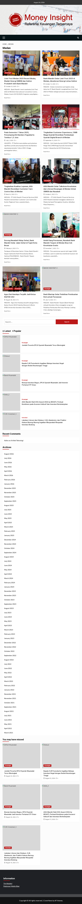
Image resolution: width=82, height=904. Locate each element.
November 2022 (10, 647)
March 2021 (8, 733)
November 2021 (10, 698)
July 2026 (7, 458)
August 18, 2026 (11, 862)
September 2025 (10, 501)
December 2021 (10, 694)
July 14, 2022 (49, 300)
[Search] (78, 38)
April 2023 (8, 625)
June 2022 (8, 668)
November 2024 (10, 544)
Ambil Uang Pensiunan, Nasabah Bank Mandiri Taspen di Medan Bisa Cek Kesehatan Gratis (59, 243)
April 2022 (8, 677)
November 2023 (10, 595)
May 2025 (8, 518)
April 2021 (8, 728)
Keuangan (8, 73)
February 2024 (9, 583)
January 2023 (9, 638)
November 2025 (10, 492)
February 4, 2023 (11, 248)
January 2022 (9, 690)
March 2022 (8, 681)
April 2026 (8, 471)
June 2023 (8, 617)
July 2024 (7, 561)
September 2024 (10, 552)
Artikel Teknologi (17, 440)
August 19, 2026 (50, 819)
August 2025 (9, 505)
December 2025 (10, 488)
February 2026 (9, 480)
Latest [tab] (7, 331)
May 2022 (8, 673)
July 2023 (7, 613)
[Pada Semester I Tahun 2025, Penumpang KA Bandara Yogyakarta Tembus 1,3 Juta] (21, 117)
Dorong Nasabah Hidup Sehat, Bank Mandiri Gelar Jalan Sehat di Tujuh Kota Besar (20, 243)
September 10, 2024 (51, 140)
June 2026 (8, 462)
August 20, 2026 (11, 817)
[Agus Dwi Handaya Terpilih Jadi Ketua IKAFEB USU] (21, 279)
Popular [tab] (17, 331)
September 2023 (10, 604)
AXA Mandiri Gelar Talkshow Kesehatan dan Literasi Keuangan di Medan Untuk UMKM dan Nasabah (59, 189)
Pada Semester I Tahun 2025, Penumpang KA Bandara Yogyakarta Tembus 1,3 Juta (19, 135)
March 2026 (8, 475)
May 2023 (8, 621)
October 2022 (9, 651)
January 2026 (9, 484)
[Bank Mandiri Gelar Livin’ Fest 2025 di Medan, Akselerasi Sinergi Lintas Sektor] (61, 63)
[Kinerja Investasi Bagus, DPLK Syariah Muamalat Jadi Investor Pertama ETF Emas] (9, 375)
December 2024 (10, 540)
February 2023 (9, 634)
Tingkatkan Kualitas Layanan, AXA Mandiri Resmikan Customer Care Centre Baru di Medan (18, 189)
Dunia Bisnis (8, 126)
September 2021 (10, 707)
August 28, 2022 (11, 300)
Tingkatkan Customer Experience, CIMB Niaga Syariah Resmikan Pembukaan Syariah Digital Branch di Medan (60, 135)
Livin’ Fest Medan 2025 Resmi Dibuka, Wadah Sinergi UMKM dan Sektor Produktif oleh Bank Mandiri (20, 81)
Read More (7, 98)
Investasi (24, 417)
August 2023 (9, 608)
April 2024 (8, 574)
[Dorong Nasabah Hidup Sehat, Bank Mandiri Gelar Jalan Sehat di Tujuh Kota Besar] (21, 225)
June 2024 (8, 565)
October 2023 (9, 600)
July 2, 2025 (9, 140)
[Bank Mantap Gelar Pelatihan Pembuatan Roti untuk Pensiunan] (61, 279)
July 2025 (7, 510)
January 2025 (9, 535)
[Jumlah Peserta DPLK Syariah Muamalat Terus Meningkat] (10, 336)
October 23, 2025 (11, 86)
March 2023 (8, 630)
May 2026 (8, 467)
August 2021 (9, 711)
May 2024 (8, 570)
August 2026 (9, 454)
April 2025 (8, 522)
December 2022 (10, 643)
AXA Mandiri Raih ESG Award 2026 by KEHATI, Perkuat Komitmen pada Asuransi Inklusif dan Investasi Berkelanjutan (59, 814)
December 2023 (10, 591)
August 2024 (9, 557)
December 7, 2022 (50, 248)
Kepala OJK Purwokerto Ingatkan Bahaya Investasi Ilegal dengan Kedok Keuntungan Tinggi (59, 773)
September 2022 (10, 655)
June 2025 (8, 514)
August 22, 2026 (11, 776)
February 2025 (9, 531)
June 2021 (8, 720)
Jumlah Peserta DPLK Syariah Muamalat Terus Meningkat (43, 345)
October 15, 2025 (50, 84)
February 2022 (9, 685)
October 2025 (9, 497)
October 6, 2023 (50, 194)
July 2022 (7, 664)
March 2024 (8, 578)
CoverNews (48, 900)
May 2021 (8, 724)
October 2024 (9, 548)
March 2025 (8, 527)
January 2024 (9, 587)
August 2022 (9, 660)
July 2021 (7, 715)
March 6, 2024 (10, 194)
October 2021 (9, 703)
